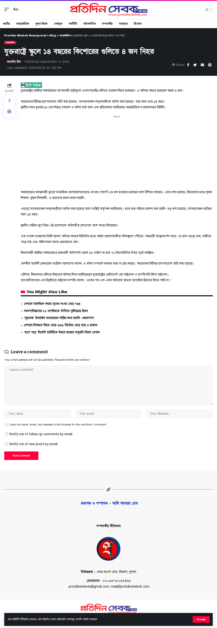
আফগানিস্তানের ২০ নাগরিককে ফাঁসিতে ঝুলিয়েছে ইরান (56, 311)
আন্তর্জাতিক (10, 42)
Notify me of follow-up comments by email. (41, 434)
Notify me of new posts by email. (33, 444)
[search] (198, 9)
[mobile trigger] (7, 9)
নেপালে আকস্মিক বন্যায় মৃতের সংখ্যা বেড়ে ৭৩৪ (52, 304)
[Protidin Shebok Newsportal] (108, 9)
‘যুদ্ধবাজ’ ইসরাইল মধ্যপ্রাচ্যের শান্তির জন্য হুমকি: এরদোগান (59, 318)
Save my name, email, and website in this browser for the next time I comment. (58, 424)
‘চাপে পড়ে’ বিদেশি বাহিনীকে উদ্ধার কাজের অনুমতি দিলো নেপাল (62, 332)
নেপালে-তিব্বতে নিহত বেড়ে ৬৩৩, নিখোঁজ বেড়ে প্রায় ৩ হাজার (60, 325)
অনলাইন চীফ (14, 61)
